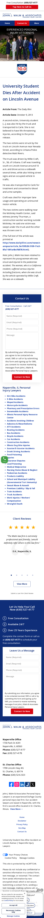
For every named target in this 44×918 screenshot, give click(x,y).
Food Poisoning (14, 454)
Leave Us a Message (22, 650)
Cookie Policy (11, 858)
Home (7, 23)
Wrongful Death (14, 503)
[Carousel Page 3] (22, 575)
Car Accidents (13, 439)
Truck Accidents (14, 494)
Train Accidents (14, 491)
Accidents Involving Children (20, 420)
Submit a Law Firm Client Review (22, 593)
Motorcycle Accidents (17, 405)
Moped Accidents (15, 402)
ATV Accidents (14, 426)
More (36, 23)
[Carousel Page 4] (27, 575)
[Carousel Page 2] (16, 575)
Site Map (22, 828)
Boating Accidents (15, 430)
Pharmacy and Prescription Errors (23, 408)
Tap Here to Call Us (22, 7)
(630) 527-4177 (18, 749)
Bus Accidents (13, 433)
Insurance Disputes (16, 460)
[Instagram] (16, 784)
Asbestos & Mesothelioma (19, 423)
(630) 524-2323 (18, 774)
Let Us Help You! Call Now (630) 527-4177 (22, 608)
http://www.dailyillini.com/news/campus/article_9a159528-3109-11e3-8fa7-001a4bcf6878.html (21, 246)
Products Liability (15, 476)
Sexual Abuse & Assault (18, 485)
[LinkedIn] (22, 784)
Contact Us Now (22, 377)
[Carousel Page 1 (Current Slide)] (11, 575)
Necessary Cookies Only (13, 911)
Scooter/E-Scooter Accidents (20, 448)
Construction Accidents (18, 442)
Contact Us (22, 23)
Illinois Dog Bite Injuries (18, 445)
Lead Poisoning (14, 463)
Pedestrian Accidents (17, 473)
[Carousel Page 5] (32, 575)
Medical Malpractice (16, 467)
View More (22, 584)
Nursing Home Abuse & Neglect (22, 470)
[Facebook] (11, 784)
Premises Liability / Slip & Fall (21, 488)
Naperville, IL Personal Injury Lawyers (16, 389)
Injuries (10, 457)
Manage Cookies (27, 858)
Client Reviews (22, 518)
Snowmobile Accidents (17, 411)
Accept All (13, 905)
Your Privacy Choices (18, 854)
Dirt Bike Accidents (16, 396)
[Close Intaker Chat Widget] (41, 890)
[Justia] (27, 784)
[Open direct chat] (38, 890)
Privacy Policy (22, 824)
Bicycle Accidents (15, 436)
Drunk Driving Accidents (18, 451)
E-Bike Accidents (15, 399)
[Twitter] (32, 784)
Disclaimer (22, 821)
